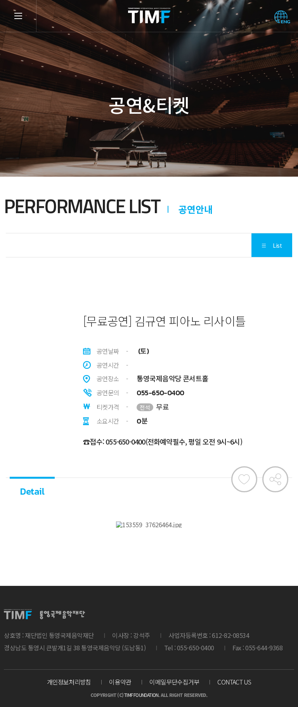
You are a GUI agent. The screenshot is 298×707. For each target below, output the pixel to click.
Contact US (234, 682)
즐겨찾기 (244, 479)
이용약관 (120, 682)
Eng (282, 16)
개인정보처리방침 (69, 682)
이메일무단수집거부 (174, 682)
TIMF (149, 15)
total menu (18, 16)
